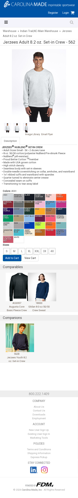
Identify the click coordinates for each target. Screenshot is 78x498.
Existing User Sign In (39, 434)
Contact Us (39, 410)
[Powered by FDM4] (39, 484)
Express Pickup (39, 457)
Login (65, 12)
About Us (39, 406)
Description (10, 140)
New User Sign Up (39, 430)
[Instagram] (44, 469)
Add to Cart (12, 258)
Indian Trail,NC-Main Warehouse (39, 31)
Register (53, 12)
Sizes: (6, 244)
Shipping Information (39, 453)
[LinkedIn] (34, 469)
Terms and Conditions (39, 449)
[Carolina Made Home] (39, 3)
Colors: (7, 191)
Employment (39, 418)
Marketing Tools (39, 437)
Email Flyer (47, 134)
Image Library (32, 134)
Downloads (39, 414)
